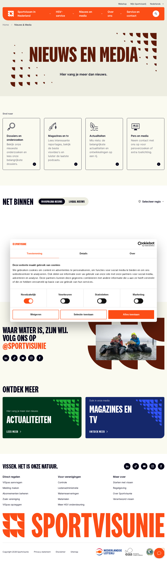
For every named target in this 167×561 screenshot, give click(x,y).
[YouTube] (23, 358)
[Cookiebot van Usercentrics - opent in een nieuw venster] (140, 244)
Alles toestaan (131, 314)
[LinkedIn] (6, 358)
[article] (42, 417)
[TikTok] (14, 358)
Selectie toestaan (83, 314)
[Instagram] (31, 358)
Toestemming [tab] (34, 253)
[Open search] (156, 13)
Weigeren (35, 314)
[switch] (65, 301)
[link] (28, 482)
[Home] (11, 14)
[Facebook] (40, 358)
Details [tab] (84, 253)
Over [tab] (132, 253)
